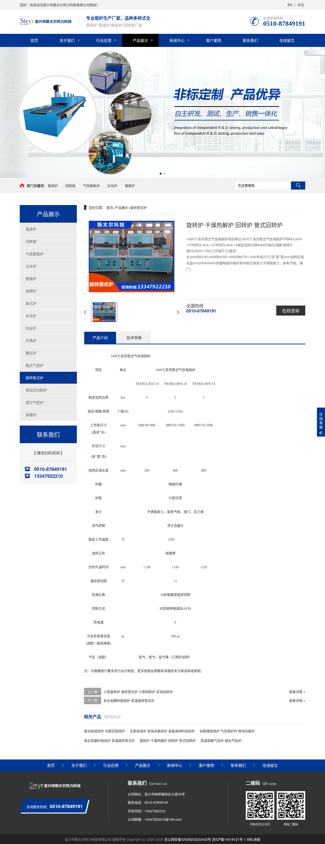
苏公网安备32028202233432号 (187, 839)
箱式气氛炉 (35, 365)
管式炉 (31, 303)
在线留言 (287, 40)
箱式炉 (31, 352)
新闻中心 (177, 40)
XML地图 (253, 839)
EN (290, 4)
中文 (300, 4)
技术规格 (134, 337)
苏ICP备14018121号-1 (229, 839)
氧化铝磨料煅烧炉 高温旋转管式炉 (128, 700)
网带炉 (31, 290)
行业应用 (103, 40)
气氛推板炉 (91, 185)
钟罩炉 (31, 414)
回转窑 (70, 185)
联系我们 (250, 40)
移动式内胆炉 (36, 389)
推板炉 (130, 185)
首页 (34, 40)
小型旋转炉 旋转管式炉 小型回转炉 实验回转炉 (138, 691)
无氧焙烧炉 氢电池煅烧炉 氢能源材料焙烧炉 (162, 730)
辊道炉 (53, 185)
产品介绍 (100, 337)
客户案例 (213, 40)
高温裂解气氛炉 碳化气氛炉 (221, 740)
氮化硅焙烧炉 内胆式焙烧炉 (104, 730)
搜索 (298, 185)
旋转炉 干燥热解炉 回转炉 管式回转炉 (168, 740)
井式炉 (31, 315)
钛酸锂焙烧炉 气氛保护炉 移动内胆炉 (227, 730)
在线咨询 (290, 310)
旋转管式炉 (35, 377)
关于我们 (67, 40)
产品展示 (140, 40)
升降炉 (31, 340)
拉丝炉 (31, 328)
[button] (161, 174)
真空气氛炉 (35, 402)
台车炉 (112, 185)
